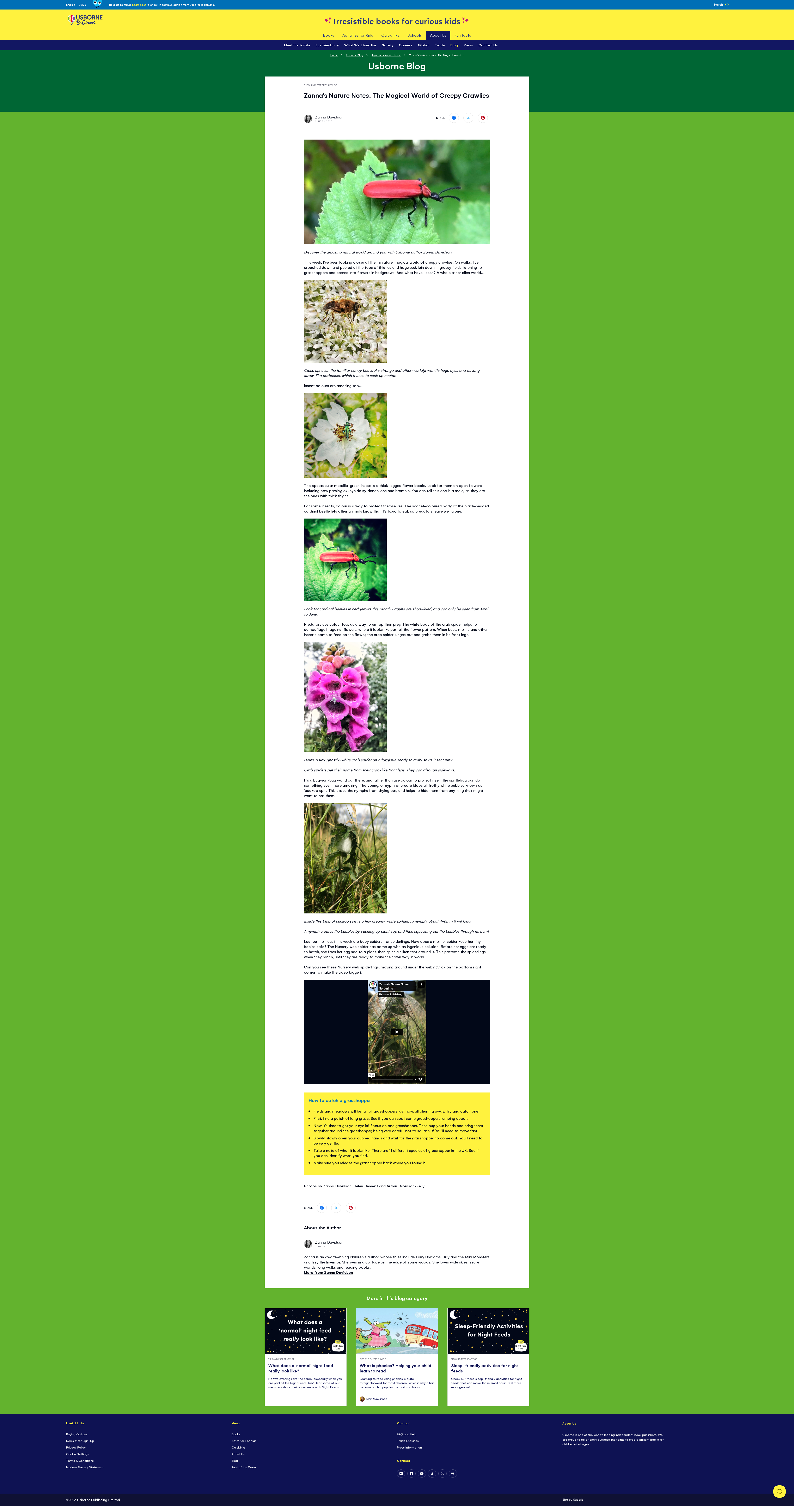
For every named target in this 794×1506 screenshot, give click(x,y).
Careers (405, 45)
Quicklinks (238, 1447)
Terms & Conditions (80, 1460)
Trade (440, 45)
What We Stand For (360, 45)
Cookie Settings (77, 1454)
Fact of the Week (244, 1467)
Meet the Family (297, 45)
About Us (238, 1454)
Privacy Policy (76, 1447)
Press (468, 45)
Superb (578, 1499)
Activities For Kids (244, 1441)
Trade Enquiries (408, 1441)
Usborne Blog (354, 55)
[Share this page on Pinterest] (483, 118)
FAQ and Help (406, 1434)
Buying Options (76, 1434)
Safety (387, 45)
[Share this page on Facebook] (454, 118)
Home (334, 55)
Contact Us (488, 45)
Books (236, 1434)
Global (423, 45)
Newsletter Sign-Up (80, 1441)
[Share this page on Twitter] (468, 118)
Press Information (409, 1447)
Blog (235, 1460)
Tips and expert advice (386, 55)
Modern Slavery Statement (85, 1467)
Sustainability (327, 45)
